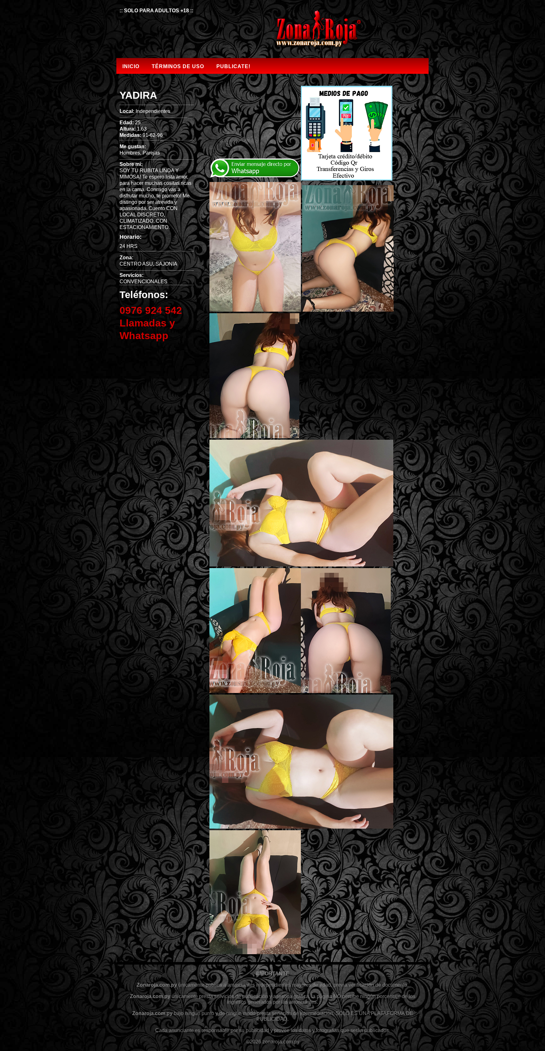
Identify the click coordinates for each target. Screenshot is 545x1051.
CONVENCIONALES (143, 281)
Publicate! (233, 66)
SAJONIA (166, 264)
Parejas (151, 153)
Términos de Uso (178, 66)
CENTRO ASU (136, 264)
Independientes (153, 111)
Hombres (130, 153)
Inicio (130, 66)
